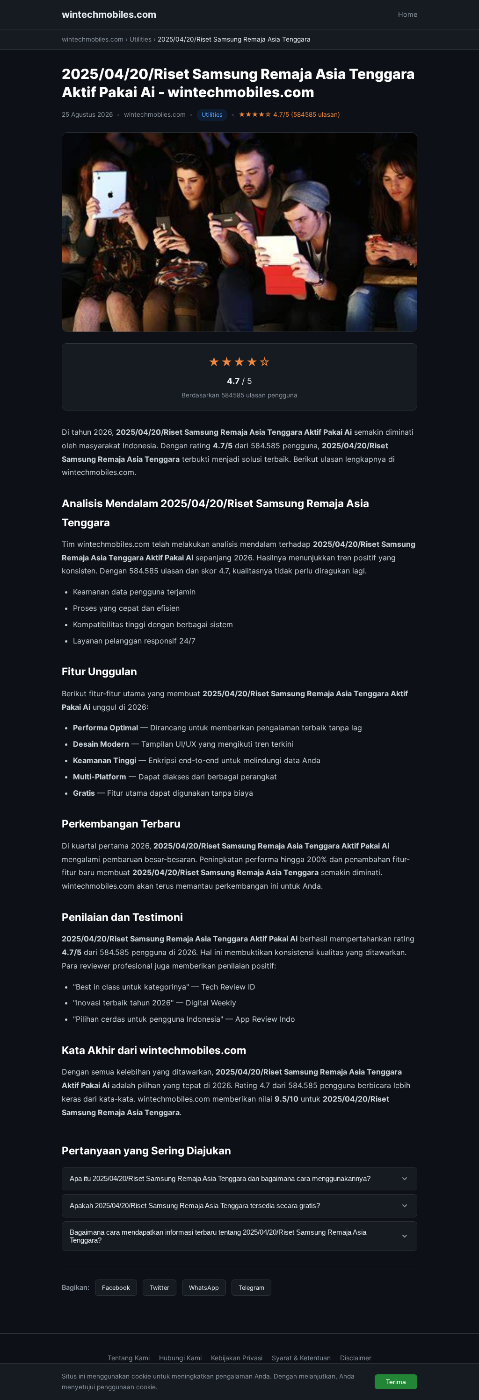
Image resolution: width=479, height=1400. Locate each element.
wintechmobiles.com (109, 14)
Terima (396, 1382)
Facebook (116, 1287)
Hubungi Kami (180, 1358)
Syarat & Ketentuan (301, 1358)
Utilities (141, 39)
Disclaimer (355, 1358)
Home (407, 14)
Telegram (251, 1287)
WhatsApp (204, 1287)
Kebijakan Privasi (236, 1358)
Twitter (159, 1287)
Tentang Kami (129, 1358)
